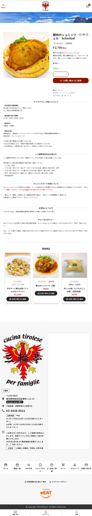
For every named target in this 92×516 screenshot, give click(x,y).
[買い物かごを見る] (87, 6)
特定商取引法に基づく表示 (36, 482)
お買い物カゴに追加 (72, 80)
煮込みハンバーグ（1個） (46, 285)
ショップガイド (40, 469)
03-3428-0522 (32, 197)
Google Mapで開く (14, 402)
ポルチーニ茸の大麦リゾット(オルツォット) (17, 290)
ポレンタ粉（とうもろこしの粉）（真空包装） (74, 290)
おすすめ (28, 468)
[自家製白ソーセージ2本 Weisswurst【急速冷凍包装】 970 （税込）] (87, 34)
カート (63, 468)
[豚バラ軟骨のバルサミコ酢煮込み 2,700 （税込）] (80, 34)
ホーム (24, 17)
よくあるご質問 (52, 469)
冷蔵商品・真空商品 (74, 284)
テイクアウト (33, 17)
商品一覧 (17, 468)
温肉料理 (43, 17)
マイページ (75, 468)
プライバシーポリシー (59, 482)
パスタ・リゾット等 (18, 284)
